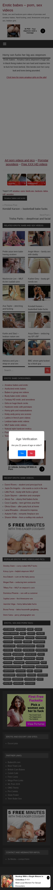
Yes (22, 453)
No (31, 453)
